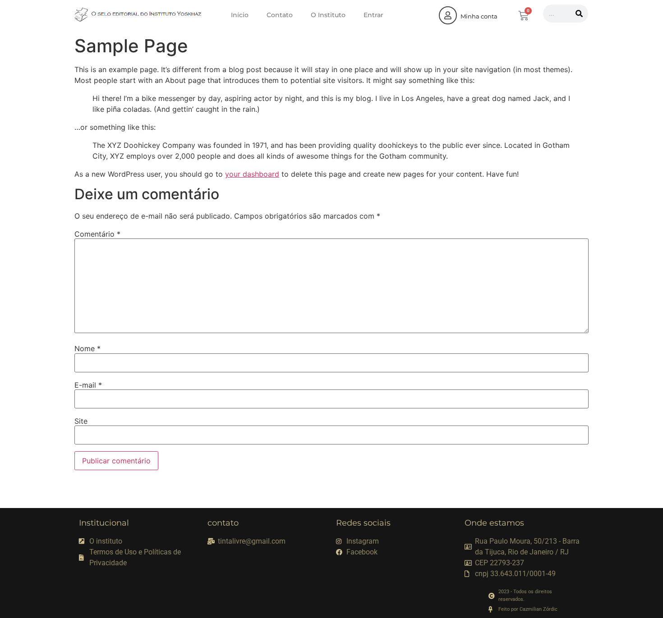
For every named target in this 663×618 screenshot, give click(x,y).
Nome (87, 348)
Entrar (373, 15)
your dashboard (252, 174)
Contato (280, 15)
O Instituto (328, 15)
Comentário (97, 234)
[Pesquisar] (579, 14)
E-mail (88, 385)
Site (80, 421)
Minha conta (478, 16)
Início (240, 15)
